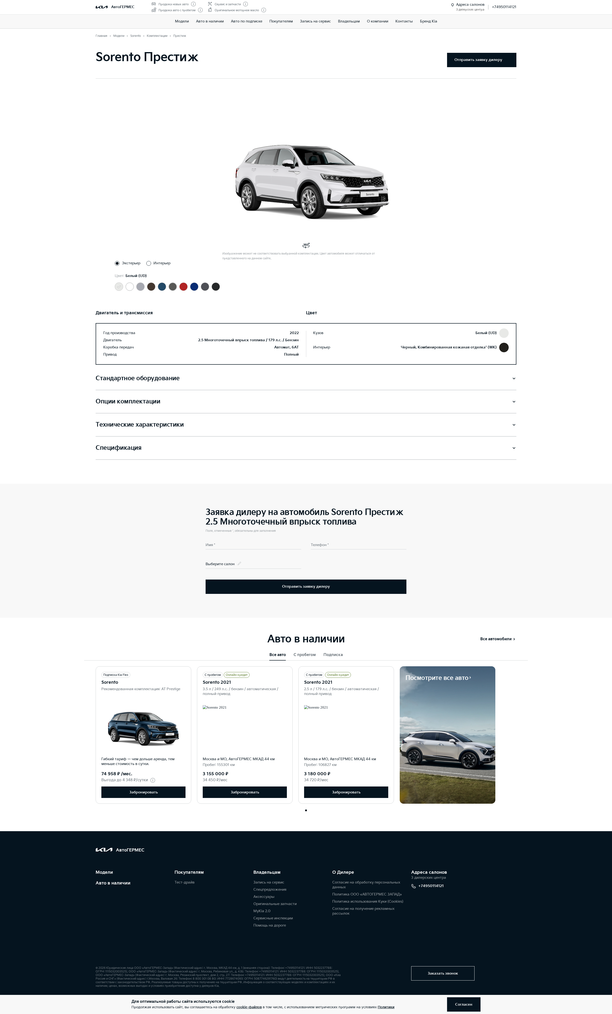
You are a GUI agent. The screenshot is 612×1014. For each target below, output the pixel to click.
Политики (386, 1007)
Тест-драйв (185, 882)
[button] (306, 810)
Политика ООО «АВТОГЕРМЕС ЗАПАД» (367, 894)
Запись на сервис (315, 21)
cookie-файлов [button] (249, 1007)
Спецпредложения (269, 889)
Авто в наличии (210, 21)
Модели (182, 21)
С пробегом (305, 655)
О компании (377, 21)
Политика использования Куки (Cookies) (367, 901)
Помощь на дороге (269, 925)
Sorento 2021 (217, 682)
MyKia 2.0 (261, 911)
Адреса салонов (429, 872)
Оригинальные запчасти (275, 904)
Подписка (333, 655)
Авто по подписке (246, 21)
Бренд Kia (428, 21)
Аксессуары (263, 897)
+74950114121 (504, 7)
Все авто (277, 655)
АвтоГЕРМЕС (123, 7)
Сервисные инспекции (273, 918)
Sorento (109, 682)
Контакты (404, 21)
